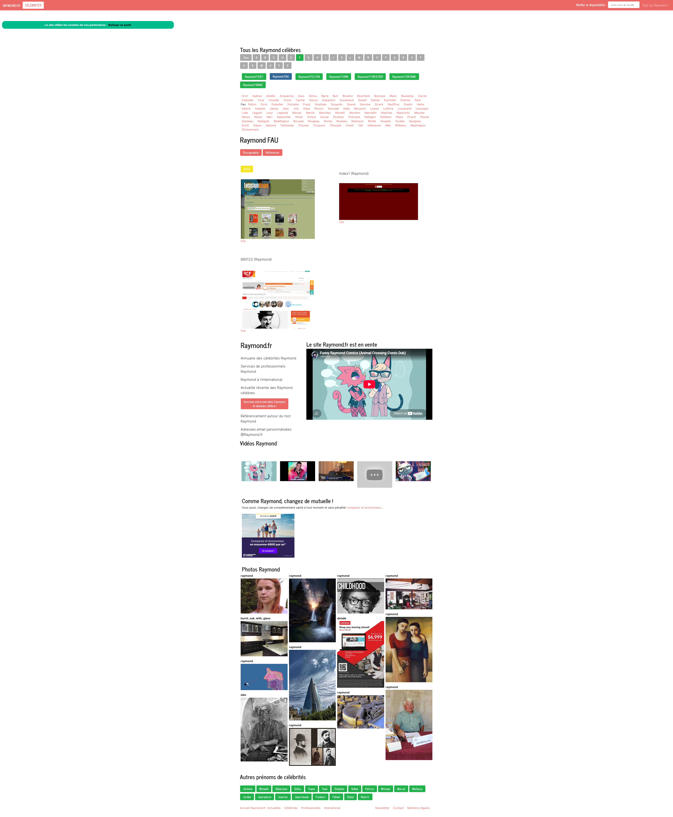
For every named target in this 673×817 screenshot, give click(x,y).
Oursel (324, 117)
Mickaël (263, 789)
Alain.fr (365, 797)
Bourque (379, 96)
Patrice (369, 789)
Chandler (247, 100)
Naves (246, 117)
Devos (313, 100)
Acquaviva (286, 96)
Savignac (415, 121)
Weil (387, 125)
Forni (264, 104)
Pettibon (385, 117)
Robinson (357, 121)
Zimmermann (250, 129)
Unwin (350, 125)
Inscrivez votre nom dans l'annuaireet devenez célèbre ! (264, 403)
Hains (420, 104)
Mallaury (417, 789)
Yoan (324, 789)
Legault (257, 112)
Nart (269, 117)
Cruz (261, 100)
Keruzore (360, 108)
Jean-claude (302, 797)
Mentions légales (418, 808)
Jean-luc (283, 797)
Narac (258, 117)
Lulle (245, 112)
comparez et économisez (364, 507)
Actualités (274, 808)
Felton (252, 104)
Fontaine (293, 104)
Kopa (306, 108)
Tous (246, 57)
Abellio (270, 96)
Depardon (328, 100)
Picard (411, 117)
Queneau (247, 121)
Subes (257, 125)
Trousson (319, 125)
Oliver (299, 117)
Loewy (374, 108)
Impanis (260, 108)
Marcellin (370, 112)
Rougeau (313, 121)
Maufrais (386, 112)
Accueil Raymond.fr (253, 808)
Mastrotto (403, 112)
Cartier (300, 100)
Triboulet (335, 125)
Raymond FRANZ (253, 85)
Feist (418, 100)
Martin (310, 112)
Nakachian (284, 117)
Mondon (355, 112)
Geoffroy (393, 104)
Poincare (354, 117)
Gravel (351, 104)
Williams (400, 125)
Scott (245, 125)
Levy (269, 112)
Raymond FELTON (309, 76)
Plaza (399, 117)
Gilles (297, 789)
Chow (287, 100)
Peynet (424, 117)
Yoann (311, 789)
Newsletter (382, 808)
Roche (328, 121)
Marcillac (325, 112)
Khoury (318, 108)
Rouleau (342, 121)
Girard (379, 104)
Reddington (281, 121)
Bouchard (363, 96)
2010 (247, 169)
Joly (296, 108)
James (274, 108)
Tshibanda (286, 125)
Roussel (298, 121)
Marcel (401, 789)
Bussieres (407, 96)
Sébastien (281, 789)
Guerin (408, 104)
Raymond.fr (11, 5)
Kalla (346, 108)
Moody (297, 112)
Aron (245, 96)
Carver (422, 96)
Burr (335, 96)
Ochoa (311, 117)
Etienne (405, 100)
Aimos (313, 96)
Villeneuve (374, 125)
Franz (306, 104)
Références (272, 152)
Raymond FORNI (338, 76)
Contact (398, 808)
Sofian (354, 789)
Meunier (419, 112)
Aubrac (257, 96)
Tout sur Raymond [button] (654, 5)
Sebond (271, 125)
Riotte (372, 121)
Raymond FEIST (254, 76)
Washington (418, 125)
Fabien (336, 797)
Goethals (320, 104)
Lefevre (388, 108)
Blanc (393, 96)
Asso (301, 96)
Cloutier (274, 100)
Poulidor (338, 117)
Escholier (390, 100)
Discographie (251, 152)
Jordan (247, 797)
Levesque (422, 108)
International (332, 808)
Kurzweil (333, 108)
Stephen (339, 789)
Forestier (277, 104)
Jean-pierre (264, 797)
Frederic (320, 797)
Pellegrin (370, 117)
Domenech (347, 100)
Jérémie (247, 789)
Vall (360, 125)
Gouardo (336, 104)
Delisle (375, 100)
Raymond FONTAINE (404, 76)
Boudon (348, 96)
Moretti (340, 112)
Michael (385, 789)
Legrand (282, 112)
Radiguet (263, 121)
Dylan (350, 797)
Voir (243, 241)
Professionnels (310, 808)
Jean (286, 108)
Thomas (303, 125)
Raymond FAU (281, 76)
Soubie (400, 121)
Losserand (404, 108)
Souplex (386, 121)
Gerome (365, 104)
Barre (325, 96)
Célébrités (33, 5)
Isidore (246, 108)
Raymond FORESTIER (370, 76)
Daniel (362, 100)
